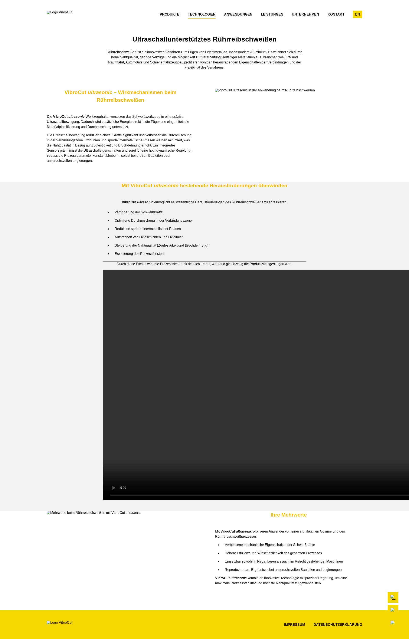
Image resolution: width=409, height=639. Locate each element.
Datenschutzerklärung (338, 624)
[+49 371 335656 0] (393, 610)
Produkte (169, 14)
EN (357, 14)
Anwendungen (238, 14)
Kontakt (336, 14)
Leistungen (272, 14)
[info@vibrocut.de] (393, 623)
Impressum (294, 624)
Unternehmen (305, 14)
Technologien (202, 14)
